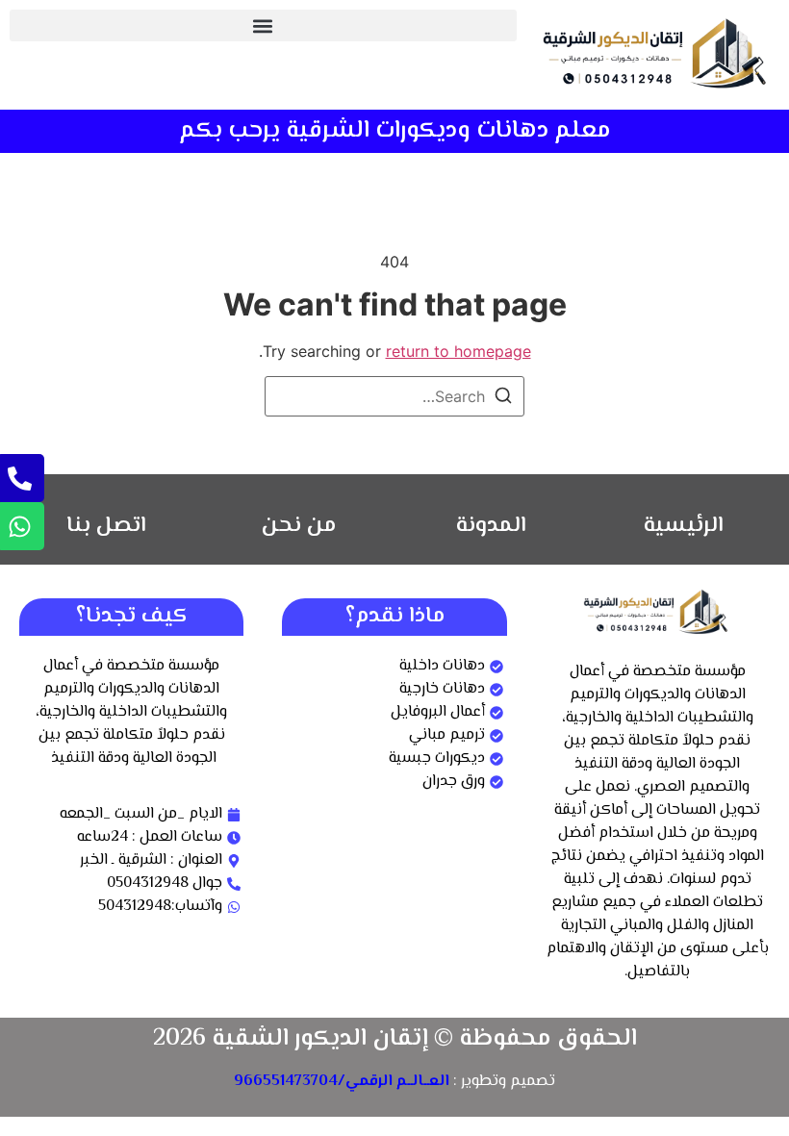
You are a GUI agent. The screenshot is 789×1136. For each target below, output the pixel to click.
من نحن (299, 526)
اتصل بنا (106, 526)
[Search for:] (394, 396)
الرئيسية (684, 526)
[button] (263, 25)
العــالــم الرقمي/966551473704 (341, 1082)
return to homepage (458, 351)
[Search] (503, 398)
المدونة (491, 526)
